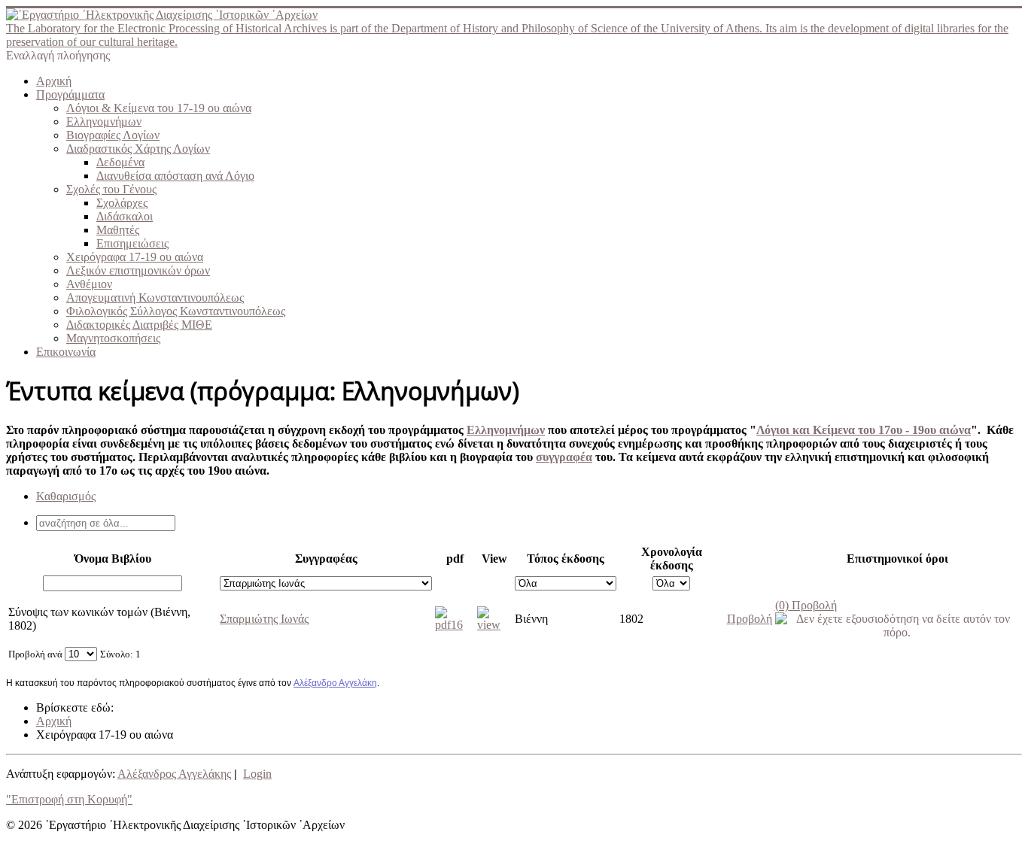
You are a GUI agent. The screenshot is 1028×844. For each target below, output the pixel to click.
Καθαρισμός (66, 496)
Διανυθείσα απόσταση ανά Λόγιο (175, 175)
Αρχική (53, 80)
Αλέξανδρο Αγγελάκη (335, 683)
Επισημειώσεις (132, 243)
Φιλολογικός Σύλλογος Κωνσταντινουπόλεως (175, 311)
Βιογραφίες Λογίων (113, 135)
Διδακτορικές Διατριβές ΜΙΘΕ (139, 324)
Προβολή (806, 605)
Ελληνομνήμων (103, 121)
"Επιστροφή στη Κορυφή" (69, 799)
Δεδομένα (120, 162)
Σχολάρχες (122, 202)
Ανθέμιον (89, 284)
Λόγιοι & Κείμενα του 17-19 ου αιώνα (158, 108)
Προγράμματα (70, 94)
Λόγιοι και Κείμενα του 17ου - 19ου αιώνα (863, 430)
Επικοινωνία (66, 351)
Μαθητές (117, 229)
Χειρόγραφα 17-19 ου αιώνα (134, 256)
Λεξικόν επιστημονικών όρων (138, 270)
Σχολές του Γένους (111, 189)
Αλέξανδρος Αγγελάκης (174, 773)
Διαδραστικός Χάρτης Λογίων (138, 148)
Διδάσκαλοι (124, 216)
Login (257, 773)
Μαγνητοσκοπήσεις (113, 338)
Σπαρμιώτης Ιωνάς (264, 618)
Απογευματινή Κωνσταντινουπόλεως (155, 297)
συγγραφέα (564, 457)
